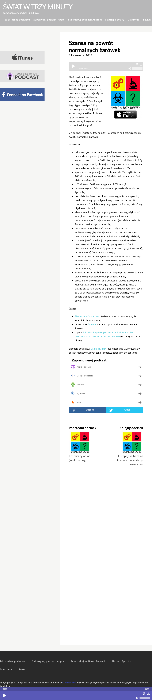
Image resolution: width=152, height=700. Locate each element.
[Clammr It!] (144, 693)
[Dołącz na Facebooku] (22, 94)
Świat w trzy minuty (37, 6)
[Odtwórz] (4, 695)
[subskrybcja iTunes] (22, 57)
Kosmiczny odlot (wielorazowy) (79, 458)
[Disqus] (106, 522)
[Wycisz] (137, 698)
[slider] (145, 698)
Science (92, 324)
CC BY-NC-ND (98, 348)
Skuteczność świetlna (87, 316)
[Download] (148, 693)
